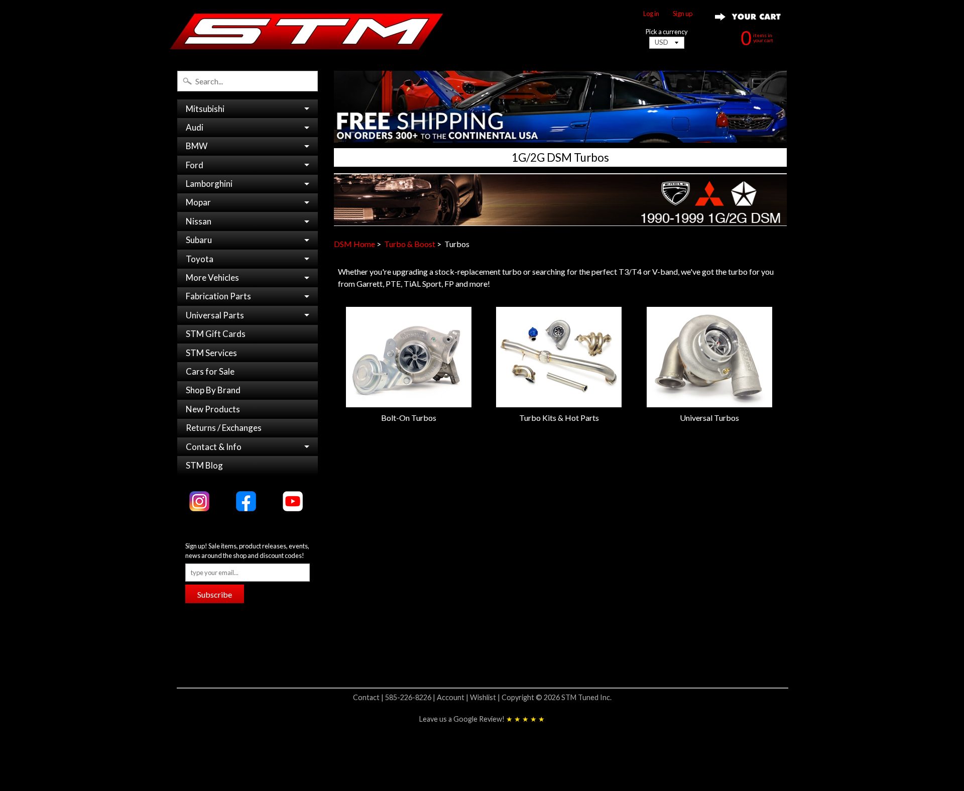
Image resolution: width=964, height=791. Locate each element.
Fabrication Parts (218, 296)
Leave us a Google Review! (482, 719)
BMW (196, 146)
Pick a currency (667, 32)
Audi (194, 127)
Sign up (682, 14)
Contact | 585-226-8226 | (395, 697)
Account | (453, 697)
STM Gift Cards (216, 333)
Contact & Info (214, 446)
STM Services (211, 353)
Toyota (199, 259)
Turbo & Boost (409, 244)
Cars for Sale (210, 371)
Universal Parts (215, 315)
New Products (213, 409)
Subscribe (214, 594)
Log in (651, 14)
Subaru (199, 240)
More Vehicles (212, 277)
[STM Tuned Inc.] (307, 31)
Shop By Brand (213, 390)
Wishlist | (486, 697)
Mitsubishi (205, 108)
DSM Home (354, 244)
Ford (194, 165)
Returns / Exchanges (224, 427)
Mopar (198, 202)
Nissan (198, 221)
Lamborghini (209, 183)
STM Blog (204, 465)
